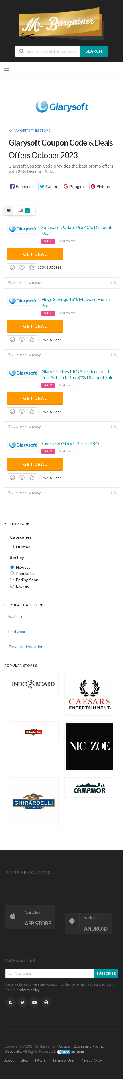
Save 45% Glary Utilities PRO (70, 443)
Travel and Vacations (26, 646)
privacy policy (29, 990)
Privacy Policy (91, 1060)
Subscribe (106, 973)
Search (94, 51)
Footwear (16, 631)
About (9, 1060)
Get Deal (35, 254)
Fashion (15, 616)
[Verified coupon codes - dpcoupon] (61, 23)
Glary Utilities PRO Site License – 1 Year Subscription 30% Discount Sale (77, 374)
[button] (22, 186)
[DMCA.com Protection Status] (71, 1051)
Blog (24, 1060)
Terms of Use (63, 1060)
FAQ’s (40, 1060)
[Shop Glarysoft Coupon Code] (61, 106)
